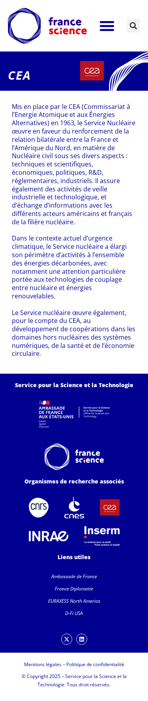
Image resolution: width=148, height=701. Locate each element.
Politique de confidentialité (95, 664)
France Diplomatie (74, 588)
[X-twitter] (66, 639)
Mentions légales (43, 664)
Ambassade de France (74, 576)
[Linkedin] (81, 639)
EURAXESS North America (74, 601)
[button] (107, 26)
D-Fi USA (74, 613)
